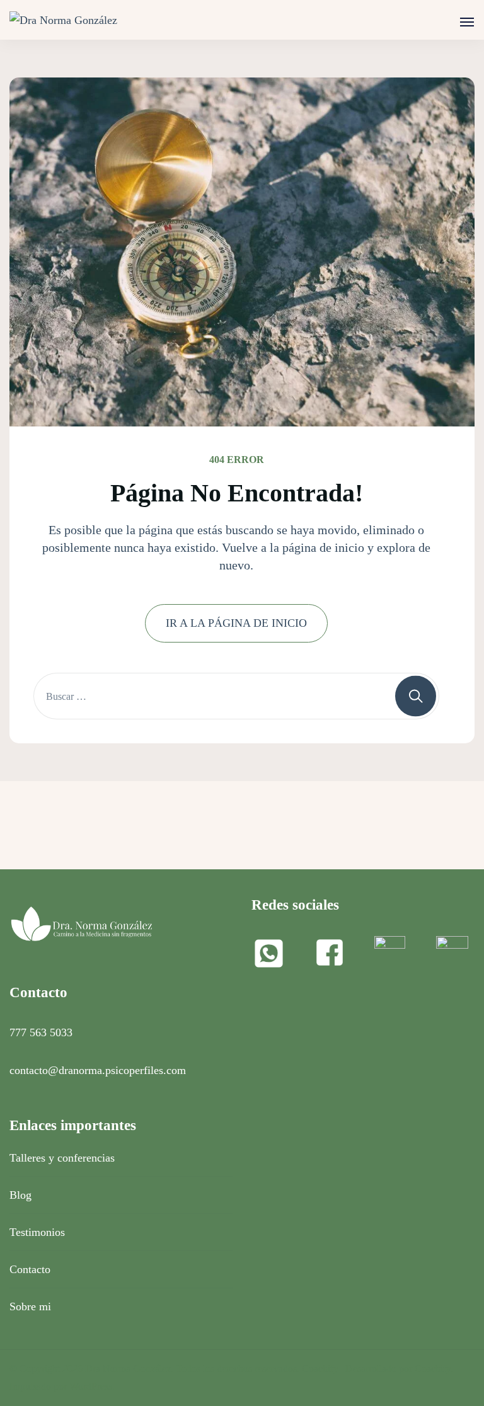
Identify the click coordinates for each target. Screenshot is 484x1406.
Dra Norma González (128, 1368)
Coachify (433, 1368)
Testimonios (37, 1232)
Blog (20, 1195)
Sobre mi (30, 1306)
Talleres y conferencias (62, 1158)
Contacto (29, 1269)
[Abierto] (467, 22)
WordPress (90, 1386)
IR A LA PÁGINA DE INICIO (236, 623)
